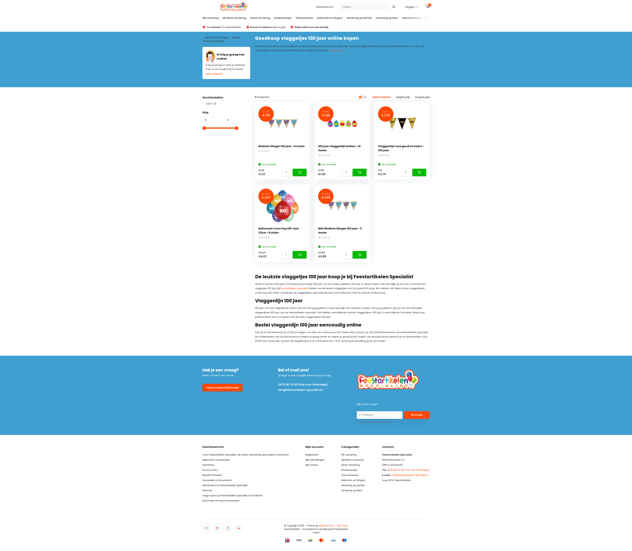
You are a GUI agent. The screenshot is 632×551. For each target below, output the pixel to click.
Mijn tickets (311, 465)
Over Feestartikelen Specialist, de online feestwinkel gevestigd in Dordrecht (245, 454)
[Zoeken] (394, 7)
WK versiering (210, 18)
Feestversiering (411, 18)
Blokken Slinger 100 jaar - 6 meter (281, 146)
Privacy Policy (210, 470)
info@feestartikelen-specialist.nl (300, 390)
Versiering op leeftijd (359, 18)
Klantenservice (324, 7)
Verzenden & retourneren (217, 480)
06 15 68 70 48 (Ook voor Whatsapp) (303, 384)
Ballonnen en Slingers (330, 18)
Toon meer (336, 50)
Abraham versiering (234, 18)
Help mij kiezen (214, 74)
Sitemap (207, 490)
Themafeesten (304, 18)
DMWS (322, 525)
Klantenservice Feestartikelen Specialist (225, 485)
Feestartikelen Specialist (294, 288)
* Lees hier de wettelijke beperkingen (374, 421)
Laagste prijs (403, 97)
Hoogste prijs (422, 97)
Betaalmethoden (212, 475)
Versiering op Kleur (387, 18)
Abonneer (417, 415)
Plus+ (332, 525)
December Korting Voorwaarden (220, 500)
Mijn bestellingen (314, 459)
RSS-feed (342, 525)
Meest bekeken (382, 97)
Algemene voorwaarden (216, 459)
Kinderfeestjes (283, 18)
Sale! (428, 18)
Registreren (311, 454)
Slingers (236, 37)
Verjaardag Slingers (213, 41)
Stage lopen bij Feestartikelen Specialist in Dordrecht (232, 495)
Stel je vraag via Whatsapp (222, 387)
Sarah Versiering (260, 18)
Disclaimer (208, 465)
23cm (211, 103)
